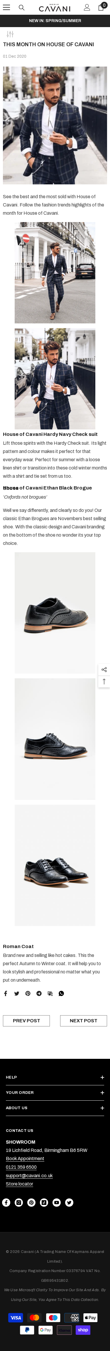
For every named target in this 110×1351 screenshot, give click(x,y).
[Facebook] (5, 993)
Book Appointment (25, 1158)
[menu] (6, 7)
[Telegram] (39, 993)
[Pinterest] (28, 993)
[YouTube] (57, 1202)
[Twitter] (16, 993)
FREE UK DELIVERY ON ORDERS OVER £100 (55, 21)
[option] (55, 21)
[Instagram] (19, 1202)
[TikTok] (44, 1202)
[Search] (21, 7)
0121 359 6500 (21, 1167)
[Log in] (87, 7)
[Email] (50, 993)
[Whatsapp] (61, 993)
